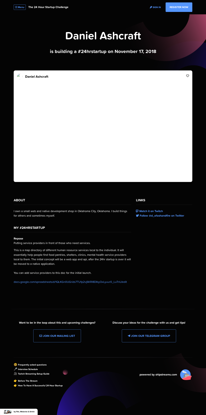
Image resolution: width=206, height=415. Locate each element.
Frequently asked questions (32, 364)
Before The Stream (27, 380)
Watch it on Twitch (150, 211)
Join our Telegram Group (150, 336)
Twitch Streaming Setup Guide (33, 373)
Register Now (179, 7)
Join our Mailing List (58, 336)
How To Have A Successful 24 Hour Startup (40, 385)
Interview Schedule (28, 369)
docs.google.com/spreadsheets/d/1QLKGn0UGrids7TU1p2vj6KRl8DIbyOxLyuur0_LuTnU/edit (70, 282)
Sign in (156, 7)
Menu (20, 7)
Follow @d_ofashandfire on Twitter (161, 216)
